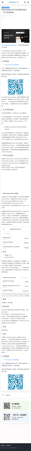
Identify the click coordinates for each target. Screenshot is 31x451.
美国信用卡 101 (14, 2)
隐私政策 (9, 445)
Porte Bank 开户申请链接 (12, 64)
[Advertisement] (15, 24)
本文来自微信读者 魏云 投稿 (9, 45)
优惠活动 (8, 395)
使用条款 (3, 445)
